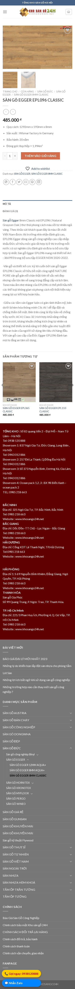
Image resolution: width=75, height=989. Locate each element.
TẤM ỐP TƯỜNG (14, 896)
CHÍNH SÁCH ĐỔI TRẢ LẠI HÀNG (25, 932)
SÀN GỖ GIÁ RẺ (13, 812)
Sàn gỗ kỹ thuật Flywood (18, 840)
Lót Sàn (7, 673)
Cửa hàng (27, 91)
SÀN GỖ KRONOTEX (18, 788)
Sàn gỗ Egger (11, 220)
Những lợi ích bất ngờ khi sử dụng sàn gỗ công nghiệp (36, 680)
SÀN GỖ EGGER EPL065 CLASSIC (16, 410)
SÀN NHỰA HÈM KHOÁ (19, 882)
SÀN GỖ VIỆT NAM (16, 861)
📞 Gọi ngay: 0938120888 (21, 973)
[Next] (66, 47)
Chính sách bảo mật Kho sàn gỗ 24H (25, 925)
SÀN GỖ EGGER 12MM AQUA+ (28, 765)
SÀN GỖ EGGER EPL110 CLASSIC (52, 410)
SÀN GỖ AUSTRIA (14, 713)
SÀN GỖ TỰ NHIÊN (16, 854)
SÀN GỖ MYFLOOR (17, 793)
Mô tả (7, 203)
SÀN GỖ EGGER (22, 173)
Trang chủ (10, 91)
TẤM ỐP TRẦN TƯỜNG (19, 889)
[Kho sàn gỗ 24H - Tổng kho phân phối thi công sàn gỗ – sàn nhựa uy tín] (37, 12)
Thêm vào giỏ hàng (40, 155)
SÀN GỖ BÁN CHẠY (16, 720)
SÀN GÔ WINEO (16, 803)
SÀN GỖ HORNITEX (18, 782)
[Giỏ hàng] (69, 12)
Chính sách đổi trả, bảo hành (20, 939)
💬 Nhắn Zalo (14, 983)
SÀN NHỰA (10, 875)
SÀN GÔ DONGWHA (17, 734)
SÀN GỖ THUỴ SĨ (14, 847)
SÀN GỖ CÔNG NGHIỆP (19, 727)
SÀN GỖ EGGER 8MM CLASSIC (31, 94)
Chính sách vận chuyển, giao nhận (23, 953)
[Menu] (5, 11)
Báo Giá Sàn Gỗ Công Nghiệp (21, 918)
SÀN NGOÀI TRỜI (15, 868)
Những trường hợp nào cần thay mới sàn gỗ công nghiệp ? (33, 689)
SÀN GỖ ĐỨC (45, 91)
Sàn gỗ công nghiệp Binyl (20, 754)
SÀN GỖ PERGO (15, 798)
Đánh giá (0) (10, 211)
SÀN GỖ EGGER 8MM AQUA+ (27, 770)
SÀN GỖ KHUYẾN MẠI (18, 826)
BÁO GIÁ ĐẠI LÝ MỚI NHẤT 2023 (25, 659)
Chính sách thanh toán (16, 946)
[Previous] (8, 47)
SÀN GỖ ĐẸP (11, 741)
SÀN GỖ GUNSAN (15, 819)
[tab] (37, 204)
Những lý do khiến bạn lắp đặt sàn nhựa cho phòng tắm (37, 665)
